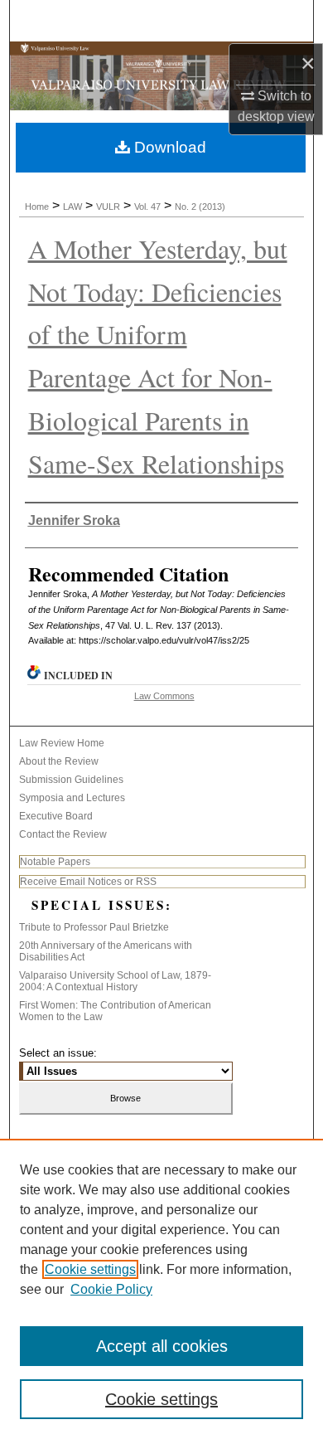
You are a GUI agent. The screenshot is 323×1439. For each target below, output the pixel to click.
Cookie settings (90, 1269)
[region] (161, 1289)
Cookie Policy (111, 1289)
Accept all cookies (162, 1346)
